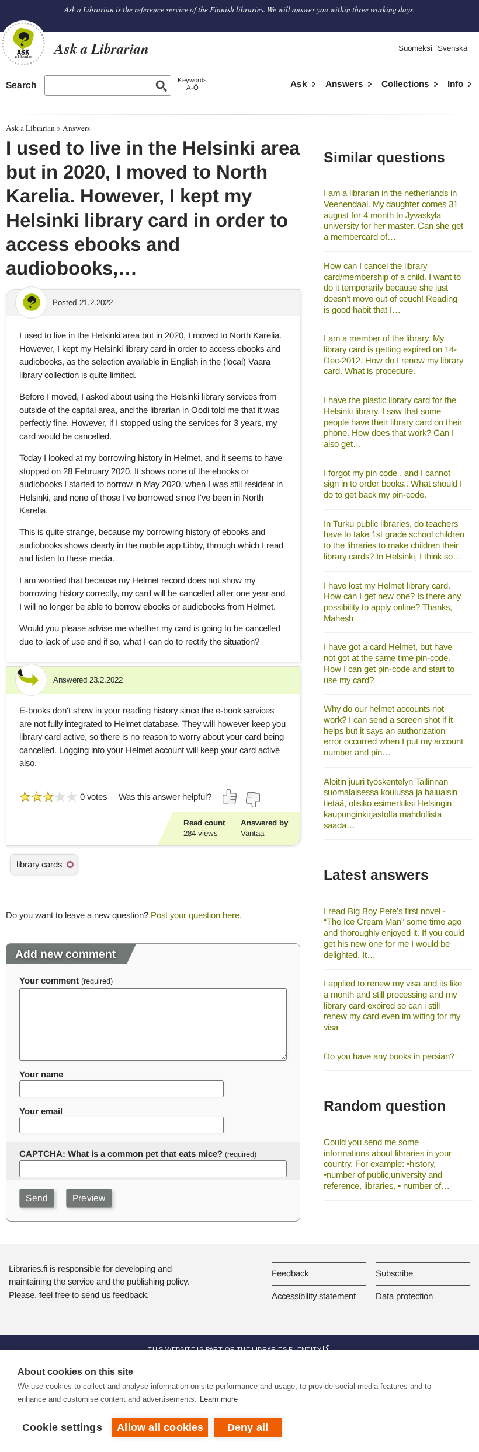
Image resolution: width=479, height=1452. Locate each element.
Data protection (404, 1296)
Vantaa (252, 833)
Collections (405, 84)
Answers (344, 84)
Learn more (219, 1399)
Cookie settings (62, 1427)
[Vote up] (230, 796)
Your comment (49, 980)
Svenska (452, 48)
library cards (39, 864)
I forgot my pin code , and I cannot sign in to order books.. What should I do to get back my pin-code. (393, 483)
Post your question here (195, 915)
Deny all (248, 1427)
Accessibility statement (314, 1296)
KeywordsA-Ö (192, 83)
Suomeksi (415, 48)
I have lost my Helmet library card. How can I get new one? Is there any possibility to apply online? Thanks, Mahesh (392, 601)
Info (455, 84)
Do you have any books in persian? (389, 1056)
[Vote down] (252, 799)
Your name (41, 1074)
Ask (298, 84)
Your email (41, 1111)
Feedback (290, 1273)
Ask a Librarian (30, 128)
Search (21, 85)
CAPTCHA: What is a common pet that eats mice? (121, 1154)
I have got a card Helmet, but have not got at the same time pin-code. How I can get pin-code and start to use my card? (389, 663)
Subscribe (394, 1273)
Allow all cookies (160, 1427)
